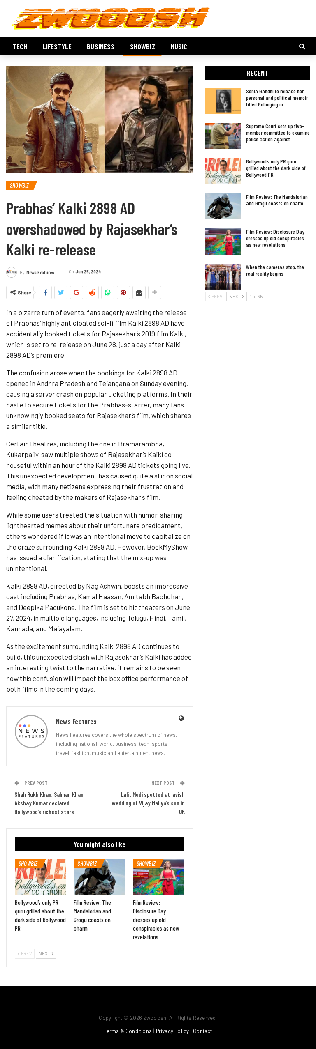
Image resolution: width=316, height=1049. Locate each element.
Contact (202, 1031)
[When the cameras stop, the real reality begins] (223, 277)
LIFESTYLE (57, 46)
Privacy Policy (172, 1031)
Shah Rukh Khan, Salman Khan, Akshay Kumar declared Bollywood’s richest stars (49, 803)
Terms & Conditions (128, 1031)
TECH (20, 46)
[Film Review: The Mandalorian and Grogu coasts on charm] (99, 877)
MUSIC (179, 46)
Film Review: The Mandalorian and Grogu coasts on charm (277, 200)
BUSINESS (100, 46)
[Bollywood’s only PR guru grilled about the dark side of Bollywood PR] (40, 877)
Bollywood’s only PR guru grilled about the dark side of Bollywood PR (276, 168)
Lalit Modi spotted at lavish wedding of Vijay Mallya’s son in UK (148, 803)
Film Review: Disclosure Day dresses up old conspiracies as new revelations (275, 238)
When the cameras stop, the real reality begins (275, 270)
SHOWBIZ (142, 46)
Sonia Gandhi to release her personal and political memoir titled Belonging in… (277, 97)
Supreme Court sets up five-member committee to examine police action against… (278, 132)
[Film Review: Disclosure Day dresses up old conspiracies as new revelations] (158, 877)
